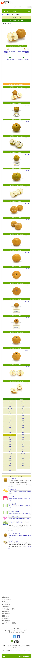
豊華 (10, 468)
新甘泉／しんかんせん (16, 87)
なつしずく (23, 451)
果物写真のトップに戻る (23, 59)
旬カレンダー (8, 602)
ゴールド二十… (10, 425)
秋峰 (23, 430)
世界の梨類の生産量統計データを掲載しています (20, 513)
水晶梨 (23, 441)
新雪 (10, 439)
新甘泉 (10, 434)
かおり (23, 413)
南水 (10, 458)
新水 (10, 437)
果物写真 (9, 14)
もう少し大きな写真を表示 (16, 46)
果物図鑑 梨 (12, 479)
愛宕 (23, 408)
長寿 (10, 449)
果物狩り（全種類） (9, 609)
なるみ (10, 456)
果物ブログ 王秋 (13, 541)
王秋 (23, 411)
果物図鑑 (6, 597)
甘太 (23, 415)
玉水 (23, 420)
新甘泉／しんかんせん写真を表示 (9, 52)
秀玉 (23, 427)
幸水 (23, 422)
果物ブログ (7, 618)
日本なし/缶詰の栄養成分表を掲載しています (19, 518)
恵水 (10, 422)
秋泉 (10, 430)
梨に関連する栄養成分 (14, 516)
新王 (23, 432)
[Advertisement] (16, 72)
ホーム (4, 14)
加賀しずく (10, 415)
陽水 (10, 470)
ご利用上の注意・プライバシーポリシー (17, 630)
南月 (23, 456)
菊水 (10, 418)
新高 (23, 458)
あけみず (10, 408)
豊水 (23, 465)
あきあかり (23, 401)
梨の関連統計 (12, 504)
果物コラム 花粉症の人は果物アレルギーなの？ (19, 522)
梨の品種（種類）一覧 (14, 534)
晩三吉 (10, 413)
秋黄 (10, 427)
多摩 (10, 446)
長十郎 (23, 449)
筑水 (23, 446)
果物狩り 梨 (12, 489)
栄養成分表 (7, 604)
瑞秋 (10, 444)
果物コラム (7, 613)
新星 (23, 437)
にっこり (23, 460)
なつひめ (23, 453)
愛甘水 (10, 401)
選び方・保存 (8, 599)
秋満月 (23, 406)
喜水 (23, 418)
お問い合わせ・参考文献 (17, 632)
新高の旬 (11, 496)
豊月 (10, 465)
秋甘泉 (10, 403)
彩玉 (23, 425)
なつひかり (10, 453)
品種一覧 (6, 616)
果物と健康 (7, 620)
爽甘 (23, 444)
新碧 (10, 441)
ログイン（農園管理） (10, 623)
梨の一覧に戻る (10, 59)
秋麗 (10, 432)
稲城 (10, 411)
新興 (23, 434)
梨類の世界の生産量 (14, 511)
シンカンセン (7, 54)
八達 (10, 463)
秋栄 (10, 406)
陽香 (23, 468)
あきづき (23, 403)
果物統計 (6, 606)
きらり (10, 420)
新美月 (23, 439)
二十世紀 (10, 460)
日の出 (23, 463)
